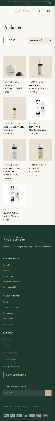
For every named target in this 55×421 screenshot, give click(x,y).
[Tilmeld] (48, 393)
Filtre (12, 40)
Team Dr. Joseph (10, 307)
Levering (6, 270)
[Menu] (6, 11)
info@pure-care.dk (11, 366)
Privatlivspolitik (9, 287)
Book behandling (16, 375)
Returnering (8, 276)
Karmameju (8, 313)
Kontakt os (8, 265)
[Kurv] (48, 11)
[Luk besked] (50, 3)
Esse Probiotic (9, 318)
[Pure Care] (22, 11)
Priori (5, 302)
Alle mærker (8, 324)
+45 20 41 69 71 (9, 359)
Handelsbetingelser (11, 281)
